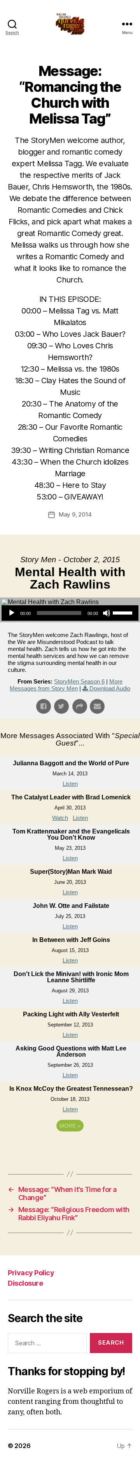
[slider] (124, 612)
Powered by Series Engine (70, 1147)
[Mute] (106, 613)
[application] (70, 613)
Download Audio (109, 688)
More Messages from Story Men (66, 685)
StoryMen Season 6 (79, 681)
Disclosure (25, 1283)
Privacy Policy (31, 1273)
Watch (60, 818)
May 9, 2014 (75, 514)
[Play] (12, 613)
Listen (70, 783)
